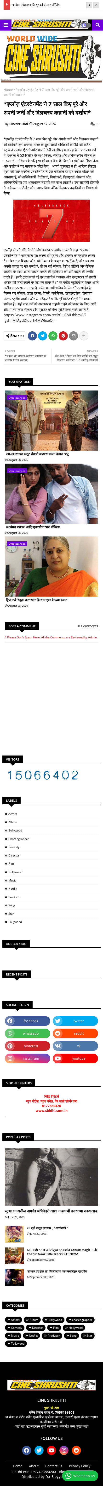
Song (11, 905)
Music (12, 880)
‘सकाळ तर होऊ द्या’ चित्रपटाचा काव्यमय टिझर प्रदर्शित (57, 1271)
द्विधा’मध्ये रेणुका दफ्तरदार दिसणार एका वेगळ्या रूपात (36, 600)
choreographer (18, 839)
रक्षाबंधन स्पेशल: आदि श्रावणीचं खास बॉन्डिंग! (35, 5)
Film (11, 864)
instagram (31, 1058)
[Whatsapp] (52, 335)
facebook (31, 1021)
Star (11, 914)
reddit (79, 1033)
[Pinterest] (63, 335)
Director (13, 855)
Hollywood (15, 872)
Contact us (53, 1466)
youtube (79, 1058)
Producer (14, 897)
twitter (79, 1021)
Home (8, 89)
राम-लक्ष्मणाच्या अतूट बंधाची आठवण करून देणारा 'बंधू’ (37, 454)
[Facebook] (32, 335)
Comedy (13, 847)
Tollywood (15, 922)
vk (78, 1046)
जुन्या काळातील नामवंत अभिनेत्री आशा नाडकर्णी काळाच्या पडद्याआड (51, 1211)
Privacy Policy (79, 1466)
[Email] (73, 335)
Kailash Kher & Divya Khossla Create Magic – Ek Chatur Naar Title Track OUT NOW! (62, 1251)
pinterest (31, 1046)
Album (12, 822)
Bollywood (15, 830)
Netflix (12, 889)
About (34, 1466)
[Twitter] (42, 335)
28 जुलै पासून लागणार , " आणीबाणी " (47, 1228)
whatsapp (31, 1033)
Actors (12, 814)
